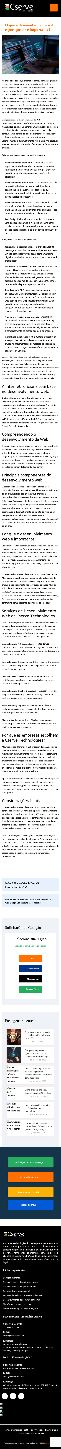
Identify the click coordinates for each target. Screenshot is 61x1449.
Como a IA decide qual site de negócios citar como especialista (38, 1108)
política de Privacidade (34, 1430)
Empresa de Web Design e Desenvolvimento (23, 1295)
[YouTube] (21, 1396)
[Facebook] (5, 1396)
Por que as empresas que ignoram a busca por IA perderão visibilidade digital (37, 1053)
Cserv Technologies (23, 360)
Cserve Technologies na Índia (15, 426)
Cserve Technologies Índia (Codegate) (20, 1308)
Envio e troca (52, 1430)
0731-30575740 (26, 1368)
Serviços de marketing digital (16, 1291)
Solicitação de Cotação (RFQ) (29, 1162)
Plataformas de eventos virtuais (17, 1304)
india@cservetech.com (13, 1376)
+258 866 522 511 (11, 1327)
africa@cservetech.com (13, 1335)
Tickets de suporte (29, 1177)
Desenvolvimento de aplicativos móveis (21, 1282)
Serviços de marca (11, 1278)
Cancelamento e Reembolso (31, 1433)
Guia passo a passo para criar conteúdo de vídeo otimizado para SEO (37, 1035)
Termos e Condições (12, 1430)
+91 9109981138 (10, 1368)
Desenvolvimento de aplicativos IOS (19, 1286)
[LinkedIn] (13, 1396)
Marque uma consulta (28, 1192)
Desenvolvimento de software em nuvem (22, 1300)
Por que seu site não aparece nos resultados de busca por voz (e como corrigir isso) (39, 1126)
